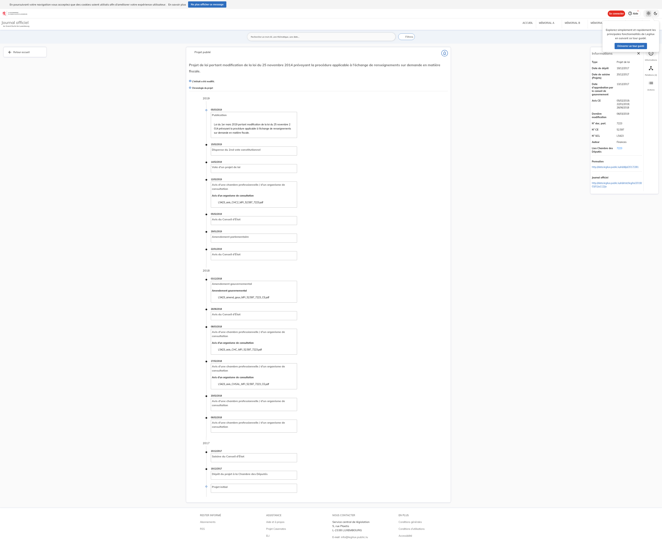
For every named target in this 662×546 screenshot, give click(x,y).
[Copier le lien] (608, 161)
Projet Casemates (276, 528)
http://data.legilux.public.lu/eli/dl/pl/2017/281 (615, 167)
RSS (202, 528)
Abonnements (207, 522)
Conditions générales (410, 522)
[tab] (651, 56)
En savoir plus (177, 4)
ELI (268, 535)
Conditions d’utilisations (412, 528)
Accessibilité (405, 535)
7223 (619, 148)
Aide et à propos (275, 522)
